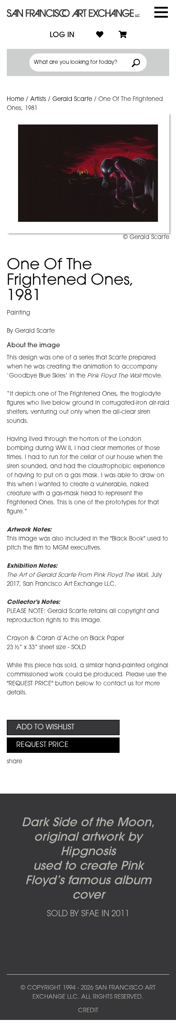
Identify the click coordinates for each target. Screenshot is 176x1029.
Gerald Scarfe (72, 99)
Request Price (42, 745)
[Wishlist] (100, 35)
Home (15, 99)
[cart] (122, 35)
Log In (62, 35)
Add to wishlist (45, 727)
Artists (38, 99)
